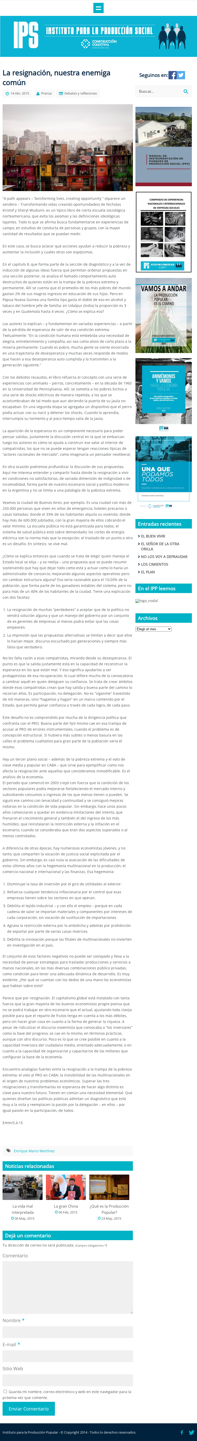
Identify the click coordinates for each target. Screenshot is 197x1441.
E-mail (11, 1344)
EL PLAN (148, 571)
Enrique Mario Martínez (34, 1150)
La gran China (66, 1206)
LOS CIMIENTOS (154, 564)
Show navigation (98, 8)
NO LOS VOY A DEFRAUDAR (164, 556)
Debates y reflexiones (80, 93)
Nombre (14, 1320)
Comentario (15, 1255)
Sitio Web (13, 1368)
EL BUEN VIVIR (153, 536)
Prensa (46, 93)
